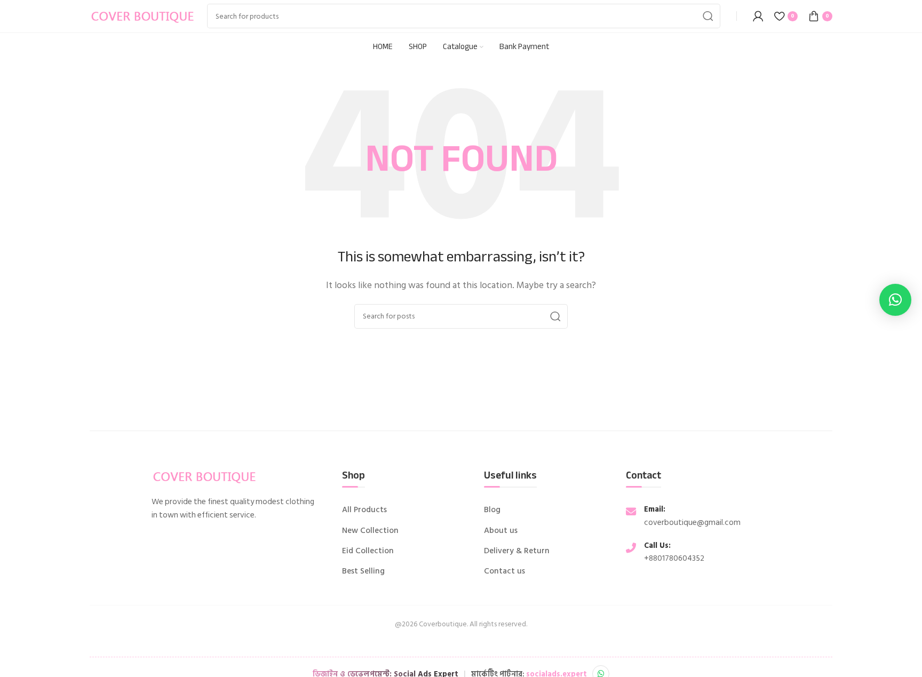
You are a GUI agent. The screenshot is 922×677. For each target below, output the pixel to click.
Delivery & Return (517, 551)
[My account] (758, 16)
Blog (492, 510)
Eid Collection (368, 551)
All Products (364, 510)
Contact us (504, 571)
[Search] (708, 16)
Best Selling (363, 571)
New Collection (370, 530)
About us (501, 530)
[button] (895, 300)
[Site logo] (143, 15)
